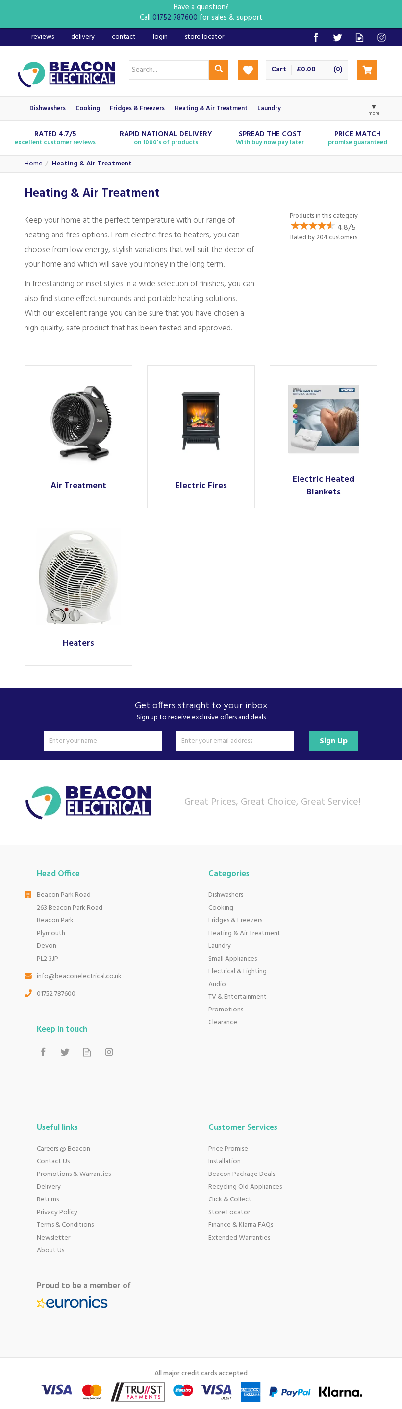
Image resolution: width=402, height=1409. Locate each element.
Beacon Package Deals (241, 1174)
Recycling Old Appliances (245, 1187)
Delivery (49, 1187)
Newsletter (53, 1238)
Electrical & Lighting (237, 971)
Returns (48, 1199)
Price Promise (228, 1148)
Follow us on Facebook (315, 37)
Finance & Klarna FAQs (240, 1225)
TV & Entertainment (237, 997)
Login (160, 37)
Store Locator (229, 1212)
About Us (50, 1250)
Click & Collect (229, 1199)
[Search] (218, 70)
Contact (124, 37)
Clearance (222, 1022)
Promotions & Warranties (74, 1174)
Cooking (220, 908)
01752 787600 (56, 994)
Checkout (367, 70)
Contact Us (53, 1161)
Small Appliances (232, 958)
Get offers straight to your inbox (201, 711)
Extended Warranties (239, 1238)
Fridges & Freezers (235, 920)
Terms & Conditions (65, 1225)
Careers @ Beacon (63, 1148)
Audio (217, 984)
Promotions (225, 1009)
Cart (278, 70)
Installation (224, 1161)
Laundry (219, 946)
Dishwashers (225, 895)
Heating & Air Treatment (244, 933)
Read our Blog (359, 37)
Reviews (42, 37)
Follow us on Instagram (381, 37)
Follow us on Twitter (337, 37)
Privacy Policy (57, 1212)
